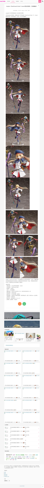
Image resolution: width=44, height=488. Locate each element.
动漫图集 (12, 1)
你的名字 (9, 455)
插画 (30, 456)
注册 (5, 472)
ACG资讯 (8, 1)
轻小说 (18, 455)
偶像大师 (8, 458)
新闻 (15, 459)
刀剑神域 (12, 458)
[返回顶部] (42, 486)
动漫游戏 (17, 1)
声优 (26, 455)
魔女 (7, 459)
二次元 (30, 455)
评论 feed (5, 475)
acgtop (23, 10)
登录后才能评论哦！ (10, 345)
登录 (40, 1)
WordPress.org (6, 476)
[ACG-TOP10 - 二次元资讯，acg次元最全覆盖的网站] (2, 1)
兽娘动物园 (19, 458)
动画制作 (24, 456)
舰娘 (13, 459)
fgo (12, 456)
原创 (7, 456)
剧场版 (22, 455)
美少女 (19, 456)
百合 (36, 458)
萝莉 (16, 458)
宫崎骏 (24, 458)
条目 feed (5, 474)
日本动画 (27, 458)
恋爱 (34, 455)
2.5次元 (21, 1)
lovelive (16, 456)
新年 (11, 459)
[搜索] (42, 1)
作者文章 (7, 349)
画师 (14, 455)
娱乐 (10, 456)
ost (8, 459)
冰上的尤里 (32, 458)
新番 (37, 455)
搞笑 (27, 456)
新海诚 (33, 456)
